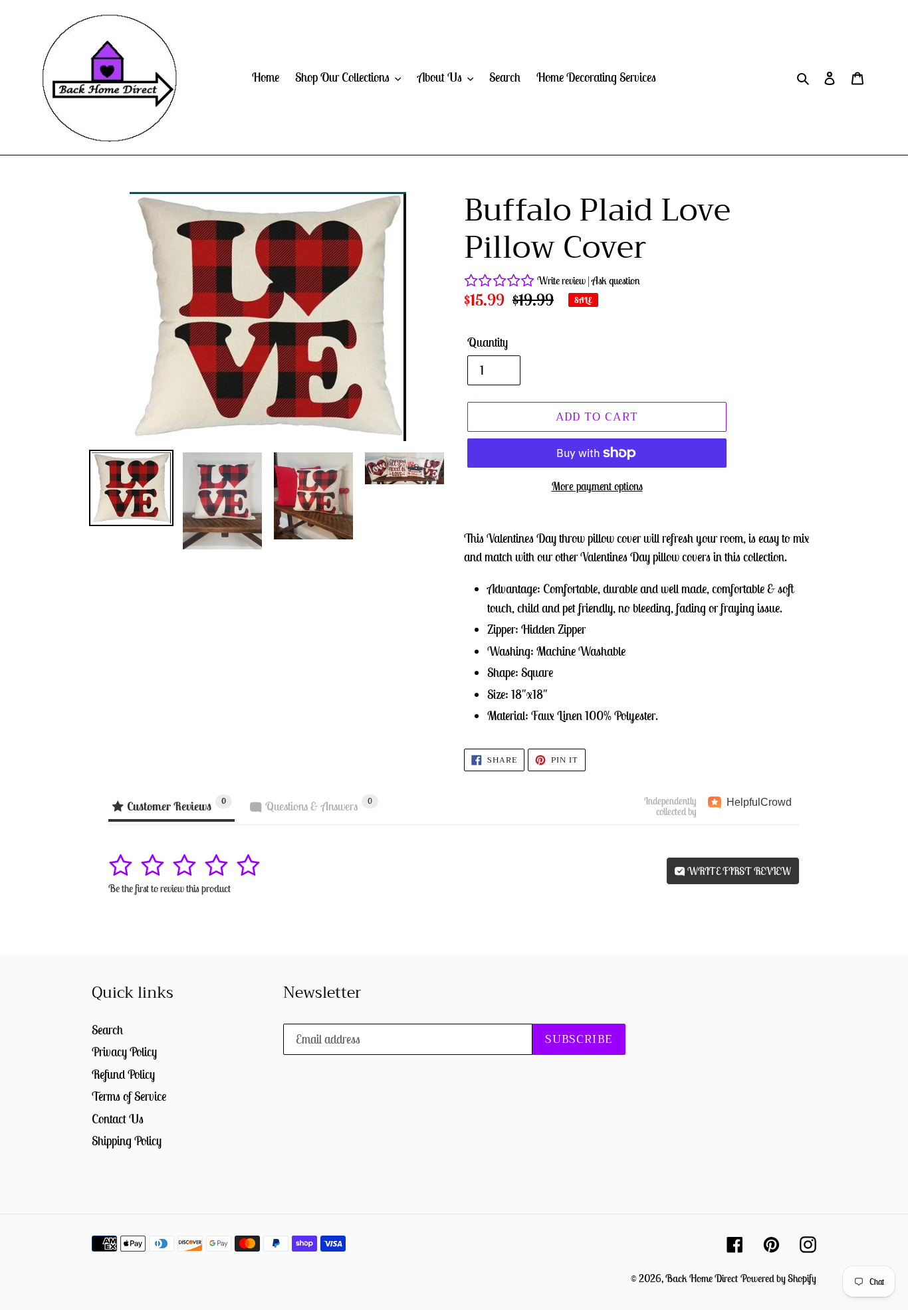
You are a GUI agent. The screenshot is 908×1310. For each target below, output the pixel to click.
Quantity (487, 342)
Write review (561, 280)
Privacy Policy (124, 1052)
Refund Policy (123, 1074)
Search (107, 1030)
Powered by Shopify (778, 1278)
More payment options (597, 486)
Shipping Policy (127, 1141)
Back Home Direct (701, 1278)
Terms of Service (129, 1096)
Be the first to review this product (169, 888)
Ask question (616, 280)
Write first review (738, 871)
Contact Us (118, 1119)
